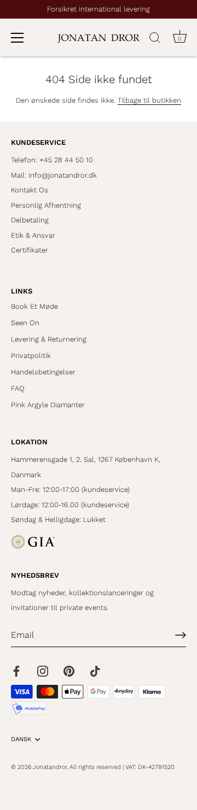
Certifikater (29, 250)
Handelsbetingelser (43, 372)
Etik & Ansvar (33, 235)
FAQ (18, 388)
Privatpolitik (31, 355)
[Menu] (17, 38)
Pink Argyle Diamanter (48, 405)
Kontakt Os (29, 190)
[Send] (180, 635)
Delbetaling (30, 220)
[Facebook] (16, 670)
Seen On (25, 323)
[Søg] (155, 39)
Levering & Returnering (48, 339)
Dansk (21, 739)
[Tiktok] (95, 670)
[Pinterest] (68, 670)
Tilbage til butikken (149, 100)
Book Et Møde (34, 306)
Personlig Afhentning (46, 205)
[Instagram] (42, 670)
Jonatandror (50, 767)
